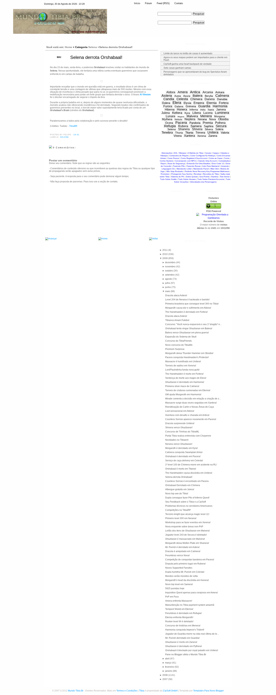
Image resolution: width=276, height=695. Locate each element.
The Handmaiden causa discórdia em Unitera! (188, 473)
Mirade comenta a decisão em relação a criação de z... (193, 398)
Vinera (178, 135)
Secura (221, 126)
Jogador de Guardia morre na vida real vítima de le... (192, 634)
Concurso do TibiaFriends (178, 341)
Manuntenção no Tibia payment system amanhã (189, 605)
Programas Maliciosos (219, 171)
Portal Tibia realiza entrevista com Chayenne (188, 435)
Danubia (222, 99)
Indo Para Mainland (210, 166)
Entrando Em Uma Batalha (198, 163)
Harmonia (220, 106)
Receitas (197, 174)
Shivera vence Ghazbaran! (178, 427)
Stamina (214, 177)
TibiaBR (73, 126)
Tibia (141, 690)
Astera (166, 96)
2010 (165, 254)
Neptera (190, 119)
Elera (177, 103)
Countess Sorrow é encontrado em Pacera (187, 481)
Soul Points (204, 177)
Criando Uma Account (207, 161)
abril (167, 658)
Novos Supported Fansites (178, 568)
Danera (210, 99)
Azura (186, 95)
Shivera (197, 129)
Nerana (202, 119)
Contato (178, 3)
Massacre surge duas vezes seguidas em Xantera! (191, 402)
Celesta (182, 99)
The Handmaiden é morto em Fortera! (184, 374)
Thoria (179, 132)
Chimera (196, 99)
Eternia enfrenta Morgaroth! (179, 617)
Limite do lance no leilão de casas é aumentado (188, 53)
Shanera (184, 129)
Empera (199, 102)
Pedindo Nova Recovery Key (197, 171)
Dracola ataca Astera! (176, 295)
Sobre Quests (192, 177)
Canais (208, 153)
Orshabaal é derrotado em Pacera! (183, 456)
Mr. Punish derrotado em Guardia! (182, 638)
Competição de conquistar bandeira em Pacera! (189, 559)
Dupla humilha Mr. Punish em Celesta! (184, 572)
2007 (165, 679)
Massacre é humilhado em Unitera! (183, 361)
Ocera (169, 122)
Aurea (177, 96)
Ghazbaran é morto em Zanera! (181, 642)
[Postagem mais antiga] (153, 238)
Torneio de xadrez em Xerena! (180, 365)
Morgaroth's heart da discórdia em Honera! (187, 580)
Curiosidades (224, 161)
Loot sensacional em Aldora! (179, 411)
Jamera (221, 109)
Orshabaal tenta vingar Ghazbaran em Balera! (188, 328)
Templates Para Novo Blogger (208, 690)
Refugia (170, 126)
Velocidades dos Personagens (203, 182)
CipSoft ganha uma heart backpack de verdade (188, 64)
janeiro (169, 671)
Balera (197, 96)
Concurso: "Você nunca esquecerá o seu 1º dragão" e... (193, 324)
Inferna (193, 109)
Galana (179, 106)
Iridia (202, 109)
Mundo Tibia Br (75, 690)
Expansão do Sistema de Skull (180, 336)
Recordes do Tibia (211, 174)
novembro (170, 266)
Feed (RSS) (163, 3)
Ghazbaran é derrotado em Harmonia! (184, 382)
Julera (165, 112)
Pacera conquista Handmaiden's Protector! (187, 357)
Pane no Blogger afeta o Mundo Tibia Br (185, 654)
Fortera (223, 102)
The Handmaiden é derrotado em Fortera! (186, 312)
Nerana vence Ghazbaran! (178, 444)
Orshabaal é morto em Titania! (180, 468)
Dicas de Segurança (176, 163)
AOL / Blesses (180, 153)
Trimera (200, 132)
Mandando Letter (184, 169)
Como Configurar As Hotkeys (202, 156)
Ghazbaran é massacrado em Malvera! (185, 539)
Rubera (183, 126)
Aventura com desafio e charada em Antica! (187, 415)
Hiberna (169, 109)
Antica (195, 92)
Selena (92, 47)
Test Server (225, 177)
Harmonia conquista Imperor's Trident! (184, 629)
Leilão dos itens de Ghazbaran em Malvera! (187, 530)
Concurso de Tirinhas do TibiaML (182, 431)
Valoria (225, 132)
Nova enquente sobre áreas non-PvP (184, 526)
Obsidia (223, 119)
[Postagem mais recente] (51, 238)
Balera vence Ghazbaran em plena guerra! (187, 332)
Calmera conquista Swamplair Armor (184, 452)
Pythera (220, 122)
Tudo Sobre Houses (187, 179)
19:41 (76, 135)
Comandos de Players (179, 156)
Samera (196, 126)
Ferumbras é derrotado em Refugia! (183, 613)
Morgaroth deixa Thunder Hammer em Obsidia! (189, 353)
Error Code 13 (218, 163)
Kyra (187, 112)
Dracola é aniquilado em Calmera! (182, 551)
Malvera (192, 116)
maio (168, 291)
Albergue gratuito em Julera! (179, 489)
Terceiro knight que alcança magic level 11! (187, 514)
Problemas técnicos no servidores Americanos (188, 506)
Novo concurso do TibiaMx (178, 345)
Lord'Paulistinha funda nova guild (182, 369)
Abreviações (166, 153)
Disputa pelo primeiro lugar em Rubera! (185, 563)
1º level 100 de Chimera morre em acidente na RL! (191, 464)
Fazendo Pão (179, 166)
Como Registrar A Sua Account (194, 158)
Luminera (222, 113)
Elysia (187, 102)
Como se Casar (215, 158)
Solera (219, 129)
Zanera (212, 135)
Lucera (208, 112)
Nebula (178, 119)
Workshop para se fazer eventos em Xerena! (187, 522)
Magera (181, 117)
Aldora (170, 92)
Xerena (201, 135)
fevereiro (170, 667)
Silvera (209, 129)
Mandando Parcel (201, 169)
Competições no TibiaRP (178, 510)
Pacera (181, 123)
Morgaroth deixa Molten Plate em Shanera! (187, 543)
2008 (165, 675)
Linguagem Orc (168, 169)
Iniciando (225, 166)
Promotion (165, 174)
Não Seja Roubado (174, 171)
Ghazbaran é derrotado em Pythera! (183, 646)
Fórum (148, 3)
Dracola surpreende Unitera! (179, 423)
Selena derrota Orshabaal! (96, 57)
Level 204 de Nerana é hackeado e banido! (187, 299)
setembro (170, 274)
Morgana (219, 116)
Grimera (191, 106)
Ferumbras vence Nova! (177, 555)
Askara (219, 92)
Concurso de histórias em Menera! (182, 625)
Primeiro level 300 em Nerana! (180, 518)
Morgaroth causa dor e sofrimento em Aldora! (188, 308)
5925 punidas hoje (174, 588)
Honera (182, 109)
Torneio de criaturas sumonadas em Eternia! (187, 390)
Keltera (177, 113)
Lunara (170, 116)
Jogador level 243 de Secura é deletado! (186, 534)
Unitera (212, 132)
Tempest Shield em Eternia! (179, 609)
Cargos (216, 153)
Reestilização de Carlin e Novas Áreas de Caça (189, 407)
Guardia (204, 106)
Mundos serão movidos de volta (181, 576)
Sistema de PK (177, 177)
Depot (163, 163)
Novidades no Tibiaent (176, 440)
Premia (208, 123)
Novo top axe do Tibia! (176, 493)
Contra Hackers (166, 161)
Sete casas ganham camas (177, 68)
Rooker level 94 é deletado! (179, 621)
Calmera (222, 96)
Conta (226, 158)
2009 (165, 258)
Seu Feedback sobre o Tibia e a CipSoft (185, 501)
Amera (183, 92)
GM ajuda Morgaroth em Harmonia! (183, 394)
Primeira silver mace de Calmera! (182, 386)
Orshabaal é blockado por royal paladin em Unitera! (191, 650)
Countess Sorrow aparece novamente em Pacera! (190, 419)
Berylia (209, 95)
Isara (211, 109)
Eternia (211, 103)
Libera (196, 112)
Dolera (166, 102)
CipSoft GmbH (170, 690)
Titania (189, 132)
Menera (206, 116)
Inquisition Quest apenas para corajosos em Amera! (191, 592)
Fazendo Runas (194, 166)
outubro (169, 270)
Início (137, 3)
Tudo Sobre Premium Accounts (210, 179)
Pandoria (194, 122)
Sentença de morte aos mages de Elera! (185, 378)
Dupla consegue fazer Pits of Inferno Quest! (187, 497)
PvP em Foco (172, 596)
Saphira (208, 126)
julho (168, 283)
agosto (169, 279)
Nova (212, 119)
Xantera (189, 135)
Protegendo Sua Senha (181, 174)
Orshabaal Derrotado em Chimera (182, 485)
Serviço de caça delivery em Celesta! (184, 460)
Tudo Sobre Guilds (168, 179)
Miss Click (214, 169)
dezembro (170, 262)
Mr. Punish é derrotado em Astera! (182, 547)
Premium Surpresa (174, 349)
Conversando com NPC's (185, 161)
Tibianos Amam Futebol (177, 320)
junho (168, 287)
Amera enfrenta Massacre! (178, 601)
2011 (165, 250)
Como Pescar (173, 158)
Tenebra (167, 132)
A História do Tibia (195, 153)
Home (68, 47)
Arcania (208, 92)
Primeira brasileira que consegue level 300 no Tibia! (192, 303)
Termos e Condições (126, 690)
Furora (167, 106)
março (168, 662)
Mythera (167, 119)
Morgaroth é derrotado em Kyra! (181, 448)
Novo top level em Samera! (179, 584)
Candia (168, 99)
